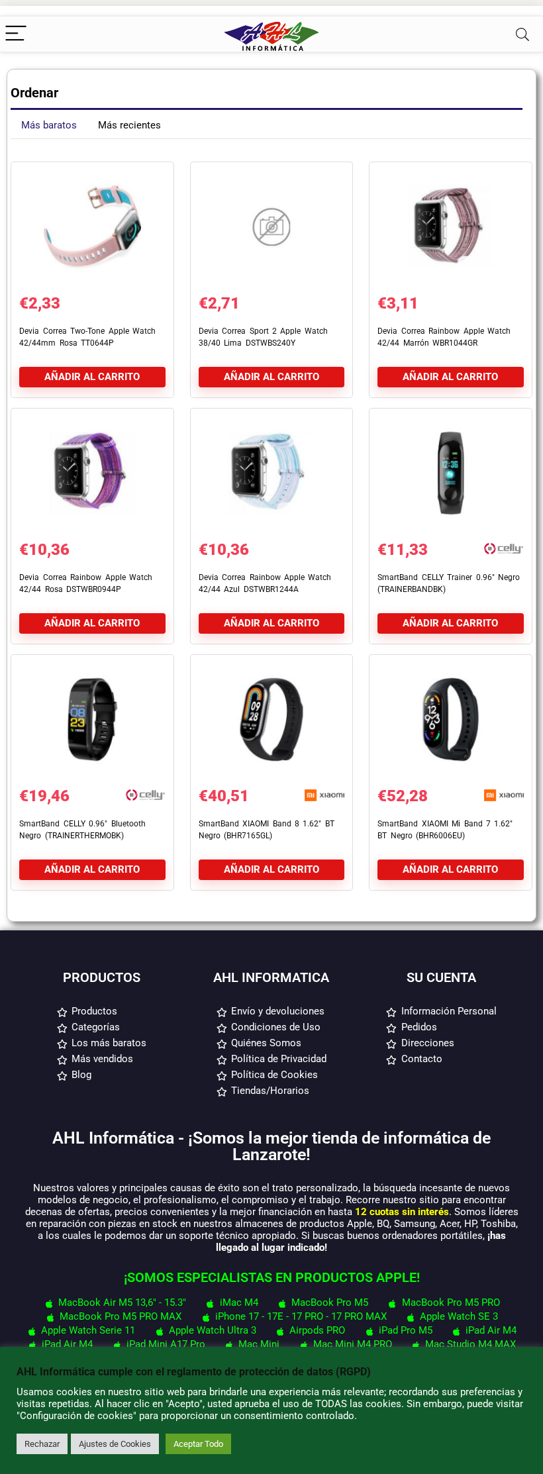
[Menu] (16, 34)
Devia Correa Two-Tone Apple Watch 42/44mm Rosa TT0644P (87, 337)
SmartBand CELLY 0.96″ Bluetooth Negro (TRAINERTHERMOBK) (82, 829)
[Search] (522, 34)
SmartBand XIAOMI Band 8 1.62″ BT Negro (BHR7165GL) (266, 829)
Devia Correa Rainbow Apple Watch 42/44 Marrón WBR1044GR (444, 337)
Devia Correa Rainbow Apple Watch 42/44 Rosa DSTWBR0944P (85, 583)
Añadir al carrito (92, 377)
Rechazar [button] (42, 1444)
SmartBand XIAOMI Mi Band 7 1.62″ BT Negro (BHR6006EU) (445, 829)
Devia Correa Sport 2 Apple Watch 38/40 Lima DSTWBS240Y (263, 337)
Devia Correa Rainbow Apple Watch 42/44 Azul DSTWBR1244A (265, 583)
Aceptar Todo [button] (198, 1444)
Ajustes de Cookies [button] (115, 1444)
